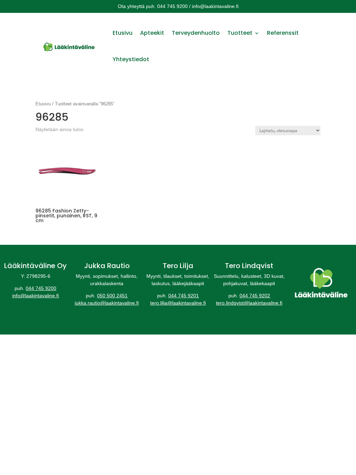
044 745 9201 (183, 295)
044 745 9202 (255, 295)
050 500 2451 (112, 295)
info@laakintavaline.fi (35, 295)
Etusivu (122, 33)
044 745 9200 (41, 288)
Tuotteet (239, 33)
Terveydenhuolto (196, 33)
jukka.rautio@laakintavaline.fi (107, 303)
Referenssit (283, 33)
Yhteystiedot (131, 59)
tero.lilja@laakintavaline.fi (178, 303)
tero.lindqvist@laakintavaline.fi (249, 303)
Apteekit (152, 33)
